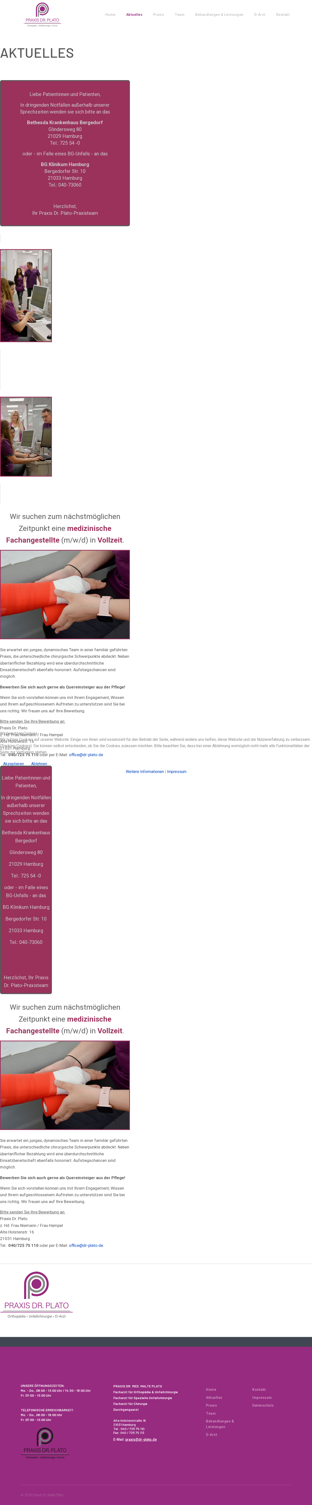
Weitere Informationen (145, 771)
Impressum (176, 771)
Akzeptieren (13, 764)
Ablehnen (39, 764)
